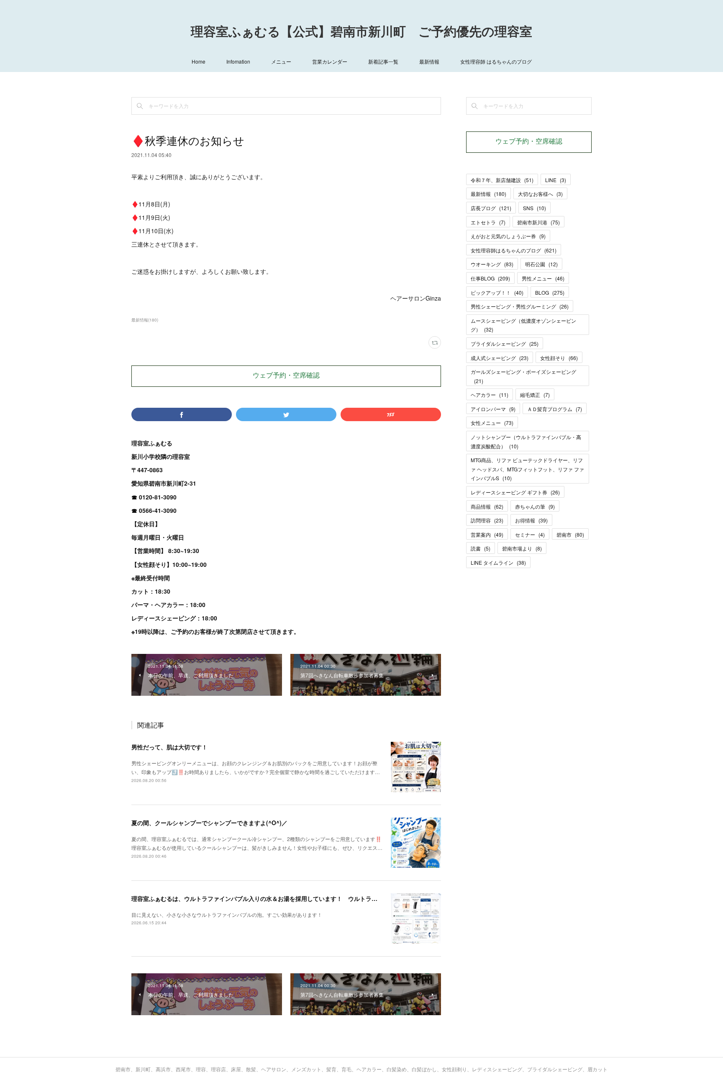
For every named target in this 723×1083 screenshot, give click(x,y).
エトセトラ (488, 222)
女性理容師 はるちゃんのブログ (496, 61)
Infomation (238, 61)
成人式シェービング (499, 357)
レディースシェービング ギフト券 (515, 492)
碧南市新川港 (538, 222)
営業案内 (487, 534)
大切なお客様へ (540, 193)
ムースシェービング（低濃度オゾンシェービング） (523, 325)
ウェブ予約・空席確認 (286, 376)
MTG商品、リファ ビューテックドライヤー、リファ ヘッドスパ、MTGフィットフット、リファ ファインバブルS (527, 468)
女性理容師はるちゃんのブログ (513, 250)
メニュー (281, 61)
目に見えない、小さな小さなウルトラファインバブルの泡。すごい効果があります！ (226, 914)
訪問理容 (487, 520)
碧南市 (570, 534)
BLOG (549, 292)
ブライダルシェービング (504, 343)
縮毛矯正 (535, 394)
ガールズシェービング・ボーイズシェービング (523, 376)
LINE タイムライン (498, 562)
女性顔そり (559, 357)
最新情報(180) (144, 320)
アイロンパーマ (493, 408)
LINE (555, 179)
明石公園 (541, 264)
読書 (480, 548)
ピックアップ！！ (497, 292)
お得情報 (531, 520)
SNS (534, 207)
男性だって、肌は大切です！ (169, 747)
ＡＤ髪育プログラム (554, 408)
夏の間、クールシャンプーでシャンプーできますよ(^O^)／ (209, 822)
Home (198, 61)
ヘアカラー (489, 394)
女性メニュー (492, 422)
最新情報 (429, 61)
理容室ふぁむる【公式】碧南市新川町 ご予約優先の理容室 (361, 33)
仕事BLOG (490, 278)
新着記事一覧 (383, 61)
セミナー (530, 534)
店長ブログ (491, 207)
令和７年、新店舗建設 (502, 179)
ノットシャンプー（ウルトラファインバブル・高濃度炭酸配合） (526, 441)
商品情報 (487, 506)
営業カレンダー (329, 61)
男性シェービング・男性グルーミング (520, 306)
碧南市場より (522, 548)
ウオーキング (492, 264)
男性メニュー (543, 278)
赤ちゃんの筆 (535, 506)
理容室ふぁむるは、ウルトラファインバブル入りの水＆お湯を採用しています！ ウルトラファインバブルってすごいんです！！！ (304, 898)
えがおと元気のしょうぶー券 (508, 235)
